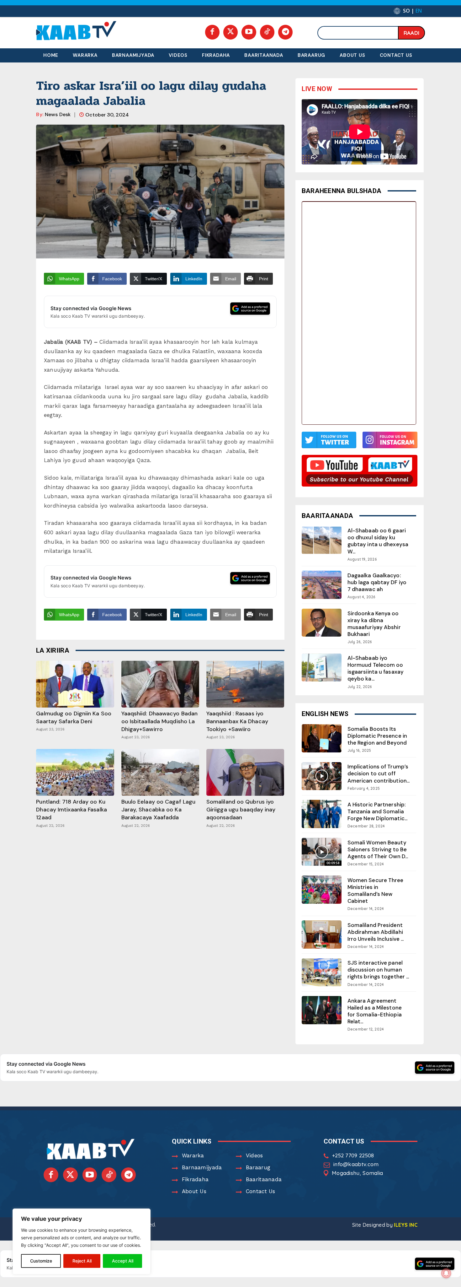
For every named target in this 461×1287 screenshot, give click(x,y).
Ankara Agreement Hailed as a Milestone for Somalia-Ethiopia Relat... (374, 1011)
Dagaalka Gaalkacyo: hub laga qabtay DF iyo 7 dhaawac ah (376, 582)
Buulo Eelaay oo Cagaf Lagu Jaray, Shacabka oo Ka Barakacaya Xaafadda (158, 809)
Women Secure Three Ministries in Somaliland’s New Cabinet (375, 890)
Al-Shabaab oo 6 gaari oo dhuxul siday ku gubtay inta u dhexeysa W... (377, 541)
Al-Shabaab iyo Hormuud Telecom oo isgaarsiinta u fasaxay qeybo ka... (375, 668)
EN (419, 10)
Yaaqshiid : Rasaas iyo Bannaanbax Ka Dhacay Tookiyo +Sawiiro (237, 721)
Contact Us (260, 1191)
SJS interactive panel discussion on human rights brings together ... (378, 969)
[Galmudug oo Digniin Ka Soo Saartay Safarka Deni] (75, 684)
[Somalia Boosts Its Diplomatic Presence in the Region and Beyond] (322, 738)
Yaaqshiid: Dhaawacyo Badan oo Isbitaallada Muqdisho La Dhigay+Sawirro (159, 721)
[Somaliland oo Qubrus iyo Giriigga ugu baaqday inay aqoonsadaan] (245, 772)
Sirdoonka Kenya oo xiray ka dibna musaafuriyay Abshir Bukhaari (374, 624)
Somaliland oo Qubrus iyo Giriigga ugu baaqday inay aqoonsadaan (241, 809)
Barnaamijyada (202, 1167)
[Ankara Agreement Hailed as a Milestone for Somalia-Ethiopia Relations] (322, 1010)
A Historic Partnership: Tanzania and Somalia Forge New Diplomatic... (377, 811)
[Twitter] (230, 32)
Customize (41, 1260)
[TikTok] (267, 32)
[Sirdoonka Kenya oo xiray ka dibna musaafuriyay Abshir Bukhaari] (322, 623)
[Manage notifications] (446, 1273)
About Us (194, 1191)
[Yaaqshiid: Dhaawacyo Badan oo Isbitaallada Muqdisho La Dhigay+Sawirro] (160, 684)
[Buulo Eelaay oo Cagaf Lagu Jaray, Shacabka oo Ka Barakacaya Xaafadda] (160, 772)
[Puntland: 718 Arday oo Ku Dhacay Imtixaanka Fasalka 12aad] (75, 772)
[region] (82, 1241)
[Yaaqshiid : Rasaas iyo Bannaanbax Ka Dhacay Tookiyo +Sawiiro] (245, 684)
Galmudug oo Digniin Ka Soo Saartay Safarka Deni (73, 717)
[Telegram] (285, 32)
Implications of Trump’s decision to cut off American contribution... (378, 773)
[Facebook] (212, 32)
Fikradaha (195, 1179)
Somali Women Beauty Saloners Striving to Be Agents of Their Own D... (377, 849)
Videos (254, 1155)
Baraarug (258, 1167)
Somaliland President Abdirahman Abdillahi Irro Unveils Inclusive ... (375, 932)
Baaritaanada (264, 1179)
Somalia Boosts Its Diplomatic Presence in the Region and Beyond (377, 735)
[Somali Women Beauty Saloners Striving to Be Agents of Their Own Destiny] (322, 852)
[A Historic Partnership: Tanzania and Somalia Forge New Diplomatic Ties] (322, 814)
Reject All (82, 1260)
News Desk (58, 114)
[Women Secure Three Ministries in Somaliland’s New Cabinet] (322, 889)
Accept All (122, 1260)
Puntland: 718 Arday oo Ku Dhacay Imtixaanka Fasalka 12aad (71, 809)
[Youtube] (248, 32)
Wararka (193, 1155)
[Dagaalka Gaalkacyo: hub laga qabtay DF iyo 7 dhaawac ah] (322, 585)
